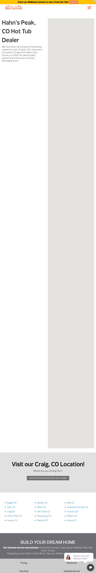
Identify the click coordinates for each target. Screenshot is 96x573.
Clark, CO (11, 507)
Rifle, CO (70, 502)
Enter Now (73, 2)
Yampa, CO (71, 520)
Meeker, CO (42, 502)
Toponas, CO (72, 511)
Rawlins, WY (42, 520)
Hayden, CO (12, 520)
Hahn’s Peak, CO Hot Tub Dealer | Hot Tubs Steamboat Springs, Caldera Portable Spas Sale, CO (14, 7)
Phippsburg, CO (44, 516)
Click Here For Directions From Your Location (48, 478)
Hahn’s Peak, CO (14, 516)
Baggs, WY (12, 502)
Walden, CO (72, 516)
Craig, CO (11, 511)
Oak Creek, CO (43, 511)
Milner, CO (41, 507)
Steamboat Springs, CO (77, 507)
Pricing (24, 563)
